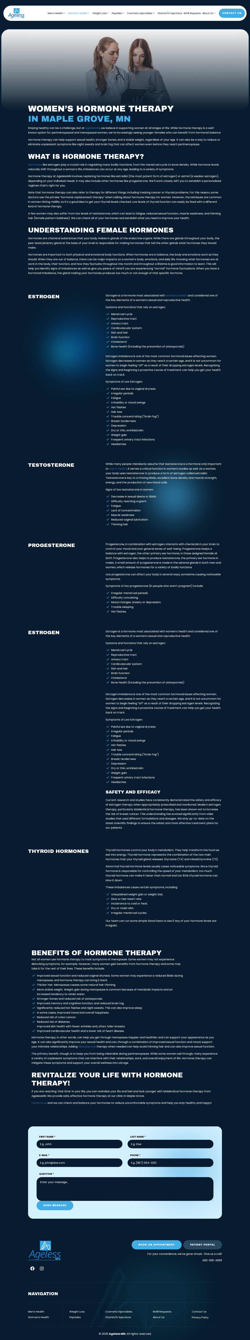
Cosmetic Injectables (139, 13)
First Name (47, 1136)
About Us (207, 13)
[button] (157, 1244)
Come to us (39, 1103)
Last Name (138, 1136)
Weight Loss (100, 13)
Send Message (54, 1205)
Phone (135, 1155)
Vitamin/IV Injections (169, 13)
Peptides (117, 13)
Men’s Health (55, 13)
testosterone (87, 1047)
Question (46, 1174)
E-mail (44, 1155)
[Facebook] (32, 1268)
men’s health (118, 469)
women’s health (176, 295)
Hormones (35, 165)
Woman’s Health (77, 13)
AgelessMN (92, 128)
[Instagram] (41, 1268)
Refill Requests (192, 13)
